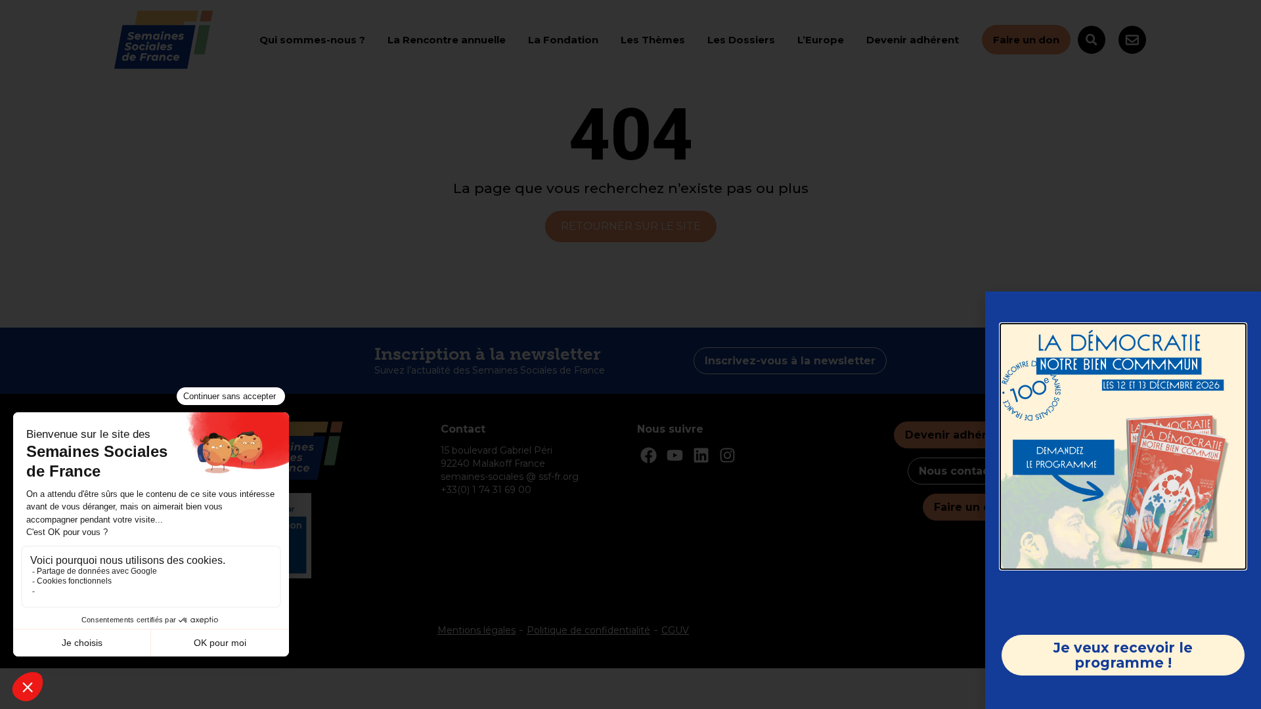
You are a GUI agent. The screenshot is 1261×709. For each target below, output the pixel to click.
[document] (630, 354)
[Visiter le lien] (1123, 446)
